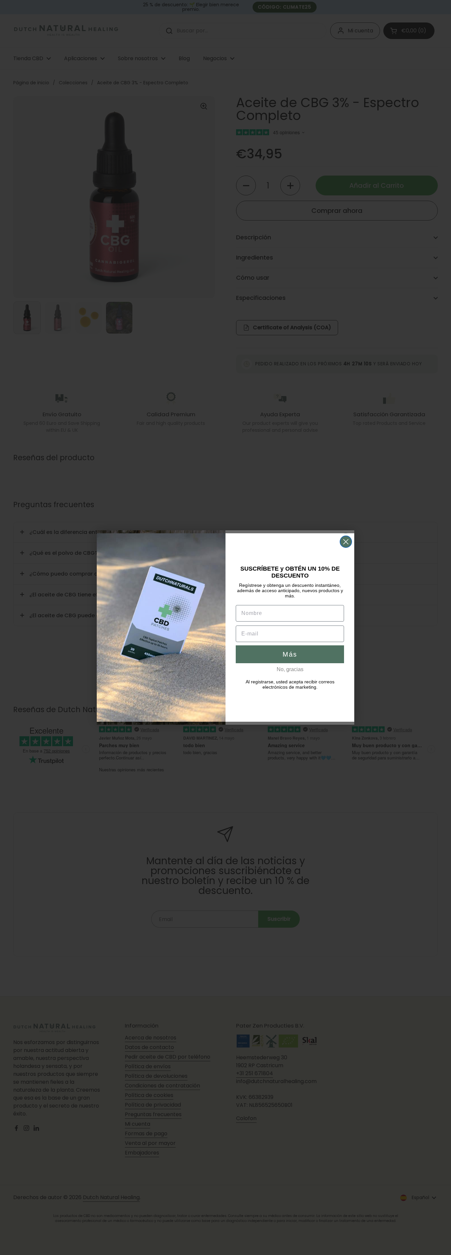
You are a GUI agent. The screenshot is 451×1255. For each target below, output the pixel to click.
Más (290, 654)
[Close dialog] (346, 541)
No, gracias (290, 669)
